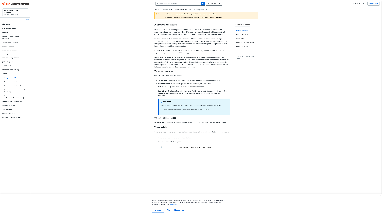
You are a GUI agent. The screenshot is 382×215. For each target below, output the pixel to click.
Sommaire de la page (242, 24)
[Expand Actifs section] (27, 74)
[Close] (380, 195)
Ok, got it (158, 210)
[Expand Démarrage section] (27, 24)
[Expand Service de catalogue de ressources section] (27, 37)
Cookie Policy (174, 204)
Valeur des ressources (165, 117)
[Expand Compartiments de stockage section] (27, 102)
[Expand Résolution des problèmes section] (27, 118)
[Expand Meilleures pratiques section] (27, 28)
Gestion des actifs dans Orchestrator (16, 82)
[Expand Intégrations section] (27, 110)
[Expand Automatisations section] (27, 46)
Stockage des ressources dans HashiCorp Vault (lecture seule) (14, 97)
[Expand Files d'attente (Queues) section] (27, 70)
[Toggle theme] (363, 3)
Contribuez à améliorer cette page (245, 57)
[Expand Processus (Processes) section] (27, 50)
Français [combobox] (354, 3)
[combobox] (178, 3)
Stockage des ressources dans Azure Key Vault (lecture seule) (16, 91)
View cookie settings (175, 210)
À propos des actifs (202, 9)
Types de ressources (164, 71)
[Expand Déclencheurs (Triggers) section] (27, 58)
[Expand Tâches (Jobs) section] (27, 54)
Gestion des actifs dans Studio (14, 86)
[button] (15, 78)
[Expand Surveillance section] (27, 66)
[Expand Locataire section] (27, 32)
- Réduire (26, 20)
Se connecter (373, 4)
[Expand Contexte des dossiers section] (27, 42)
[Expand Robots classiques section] (27, 114)
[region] (191, 204)
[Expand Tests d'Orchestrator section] (27, 106)
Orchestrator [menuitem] (166, 9)
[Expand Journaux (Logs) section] (27, 62)
